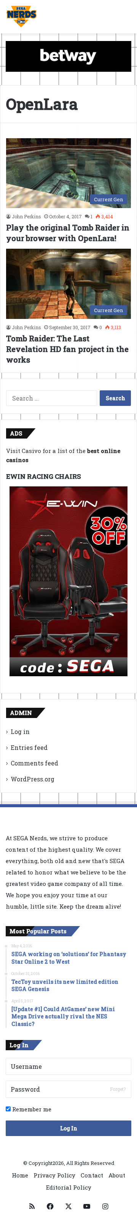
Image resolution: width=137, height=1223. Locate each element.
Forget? (118, 1089)
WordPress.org (32, 779)
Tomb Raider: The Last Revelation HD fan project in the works (67, 349)
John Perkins (26, 216)
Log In (68, 1128)
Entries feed (29, 747)
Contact (92, 1175)
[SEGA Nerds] (21, 16)
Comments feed (34, 763)
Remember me (31, 1109)
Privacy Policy (54, 1175)
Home (20, 1175)
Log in (20, 731)
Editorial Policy (68, 1187)
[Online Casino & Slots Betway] (68, 56)
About (116, 1175)
